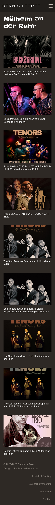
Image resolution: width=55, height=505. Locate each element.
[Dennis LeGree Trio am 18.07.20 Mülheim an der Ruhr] (27, 431)
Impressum (45, 491)
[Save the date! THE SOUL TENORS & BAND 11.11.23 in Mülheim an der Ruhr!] (27, 146)
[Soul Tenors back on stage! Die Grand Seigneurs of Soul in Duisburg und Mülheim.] (27, 289)
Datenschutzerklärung (40, 484)
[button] (51, 6)
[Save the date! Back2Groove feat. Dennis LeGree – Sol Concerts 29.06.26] (27, 52)
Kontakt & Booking (41, 476)
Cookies (47, 499)
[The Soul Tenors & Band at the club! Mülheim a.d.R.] (27, 241)
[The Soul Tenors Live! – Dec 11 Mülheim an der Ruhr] (27, 336)
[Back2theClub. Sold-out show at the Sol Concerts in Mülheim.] (27, 99)
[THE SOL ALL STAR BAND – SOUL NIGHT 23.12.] (27, 194)
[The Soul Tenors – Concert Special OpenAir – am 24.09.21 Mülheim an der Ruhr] (27, 384)
